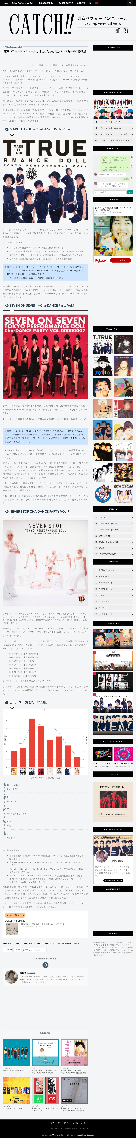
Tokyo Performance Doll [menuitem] (22, 3)
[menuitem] (90, 3)
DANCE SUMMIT (105, 536)
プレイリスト (104, 602)
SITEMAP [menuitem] (81, 3)
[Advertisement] (45, 1007)
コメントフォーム (105, 614)
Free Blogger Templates (85, 1135)
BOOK (101, 548)
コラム (101, 595)
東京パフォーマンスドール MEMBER (113, 645)
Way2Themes (61, 1135)
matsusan (30, 973)
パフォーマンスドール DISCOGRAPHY (113, 709)
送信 (130, 192)
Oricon (17, 950)
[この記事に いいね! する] (45, 965)
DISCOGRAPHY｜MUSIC (108, 523)
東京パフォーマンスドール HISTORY (113, 730)
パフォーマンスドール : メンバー (111, 128)
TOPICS (102, 517)
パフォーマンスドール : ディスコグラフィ (115, 141)
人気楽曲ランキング (106, 589)
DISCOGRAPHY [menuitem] (46, 3)
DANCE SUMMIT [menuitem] (66, 3)
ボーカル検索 (104, 576)
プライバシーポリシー (61, 1123)
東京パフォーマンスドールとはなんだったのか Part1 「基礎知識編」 (113, 667)
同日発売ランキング (106, 570)
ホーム (5, 944)
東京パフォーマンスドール (18, 944)
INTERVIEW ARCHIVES (107, 554)
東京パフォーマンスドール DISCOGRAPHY (113, 687)
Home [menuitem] (5, 3)
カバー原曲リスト (105, 583)
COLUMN (8, 950)
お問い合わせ (79, 1123)
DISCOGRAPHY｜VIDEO (108, 530)
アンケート (103, 608)
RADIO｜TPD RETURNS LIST (109, 542)
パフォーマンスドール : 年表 (109, 122)
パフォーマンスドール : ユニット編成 (113, 134)
